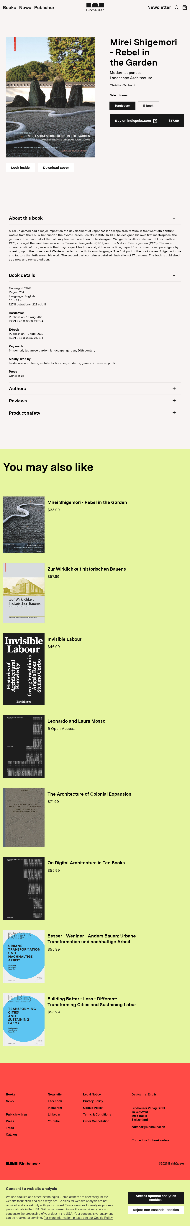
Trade (10, 1127)
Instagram (55, 1107)
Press (10, 1121)
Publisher (44, 7)
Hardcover (122, 105)
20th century (86, 350)
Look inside (20, 168)
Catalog (11, 1134)
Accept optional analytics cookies (156, 1198)
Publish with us (16, 1114)
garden (71, 350)
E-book (148, 105)
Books (9, 7)
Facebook (55, 1101)
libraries (60, 363)
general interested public (99, 363)
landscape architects (23, 363)
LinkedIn (54, 1114)
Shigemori (16, 350)
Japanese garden (36, 350)
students (74, 363)
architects (47, 363)
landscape (57, 350)
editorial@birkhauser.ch (148, 1127)
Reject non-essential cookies (156, 1210)
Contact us (16, 375)
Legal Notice (92, 1094)
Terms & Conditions (97, 1114)
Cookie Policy (93, 1107)
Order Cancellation (96, 1121)
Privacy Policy (93, 1101)
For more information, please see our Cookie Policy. (78, 1217)
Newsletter (159, 7)
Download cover (56, 168)
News (25, 7)
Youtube (54, 1121)
